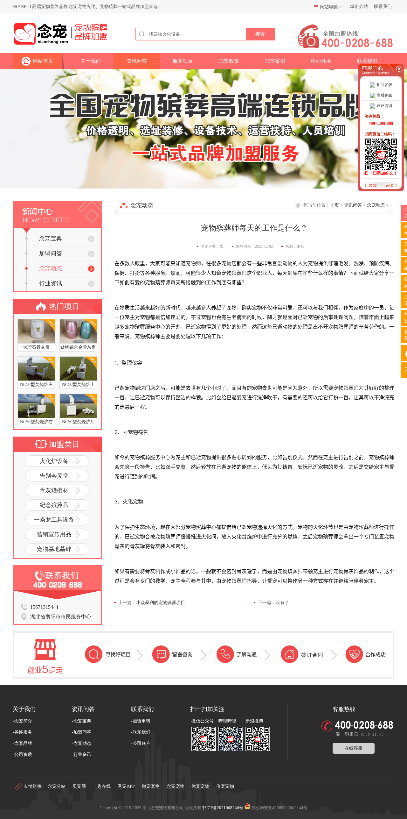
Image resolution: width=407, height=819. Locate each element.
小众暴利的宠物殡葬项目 (160, 602)
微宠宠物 (151, 786)
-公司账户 (140, 743)
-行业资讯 (81, 754)
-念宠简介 (22, 721)
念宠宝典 (50, 238)
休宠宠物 (200, 786)
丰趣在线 (102, 786)
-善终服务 (22, 732)
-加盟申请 (140, 721)
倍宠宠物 (225, 786)
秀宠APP (126, 786)
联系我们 (383, 6)
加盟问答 (50, 253)
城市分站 (359, 6)
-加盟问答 (81, 732)
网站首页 (43, 61)
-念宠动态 (81, 743)
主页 (334, 205)
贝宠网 (79, 786)
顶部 (370, 185)
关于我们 (90, 61)
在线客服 (353, 748)
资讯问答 (137, 61)
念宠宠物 (175, 786)
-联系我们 (140, 732)
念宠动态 (50, 268)
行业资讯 (50, 283)
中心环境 (321, 61)
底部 (391, 185)
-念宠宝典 (81, 721)
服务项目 (183, 61)
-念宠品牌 (22, 743)
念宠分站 (57, 786)
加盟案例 (275, 61)
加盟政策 (229, 61)
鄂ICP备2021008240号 (222, 807)
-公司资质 (22, 754)
